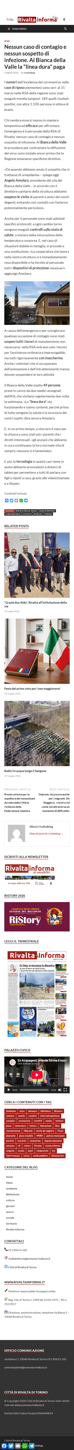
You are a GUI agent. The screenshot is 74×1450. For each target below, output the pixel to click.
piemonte (10, 1135)
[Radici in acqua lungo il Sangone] (37, 734)
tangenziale (42, 1150)
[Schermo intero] (65, 1090)
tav (53, 1150)
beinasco (32, 1111)
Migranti (28, 1130)
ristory (27, 1145)
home (9, 1176)
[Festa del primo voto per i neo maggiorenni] (37, 652)
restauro (10, 1145)
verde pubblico (40, 1155)
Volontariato (57, 1155)
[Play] (8, 1090)
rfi (19, 1145)
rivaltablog (29, 72)
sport (30, 1150)
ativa (22, 1111)
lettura (33, 1125)
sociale (10, 1217)
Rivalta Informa (15, 1229)
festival (59, 1120)
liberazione (45, 1125)
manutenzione (13, 1130)
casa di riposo (47, 510)
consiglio (10, 1120)
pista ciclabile (26, 1135)
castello (32, 1115)
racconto (22, 1140)
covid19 (27, 514)
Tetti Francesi (13, 1155)
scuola (21, 1150)
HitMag (39, 1445)
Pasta (60, 1130)
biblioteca (46, 1111)
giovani (10, 1206)
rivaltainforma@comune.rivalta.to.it (29, 1258)
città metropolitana (50, 1115)
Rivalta (38, 514)
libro (57, 1125)
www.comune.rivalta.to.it (29, 1405)
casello (21, 1115)
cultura (10, 1200)
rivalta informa (52, 1145)
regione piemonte (53, 1140)
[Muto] (59, 1090)
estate (49, 1120)
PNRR (40, 1135)
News (7, 41)
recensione (35, 1140)
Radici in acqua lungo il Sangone (25, 771)
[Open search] (65, 29)
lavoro (10, 1211)
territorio (11, 1223)
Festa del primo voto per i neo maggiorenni (32, 688)
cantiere (10, 1115)
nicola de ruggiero (45, 1130)
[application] (37, 1075)
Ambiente (11, 1111)
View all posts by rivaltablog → (46, 833)
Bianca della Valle (26, 510)
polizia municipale (55, 1135)
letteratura (20, 1125)
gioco (8, 1125)
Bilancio (58, 1111)
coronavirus (12, 514)
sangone (10, 1150)
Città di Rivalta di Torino (22, 1267)
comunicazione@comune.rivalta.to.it (25, 1367)
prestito (10, 1140)
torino (48, 514)
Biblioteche (12, 1194)
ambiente (11, 1188)
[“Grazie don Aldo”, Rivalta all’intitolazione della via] (37, 566)
